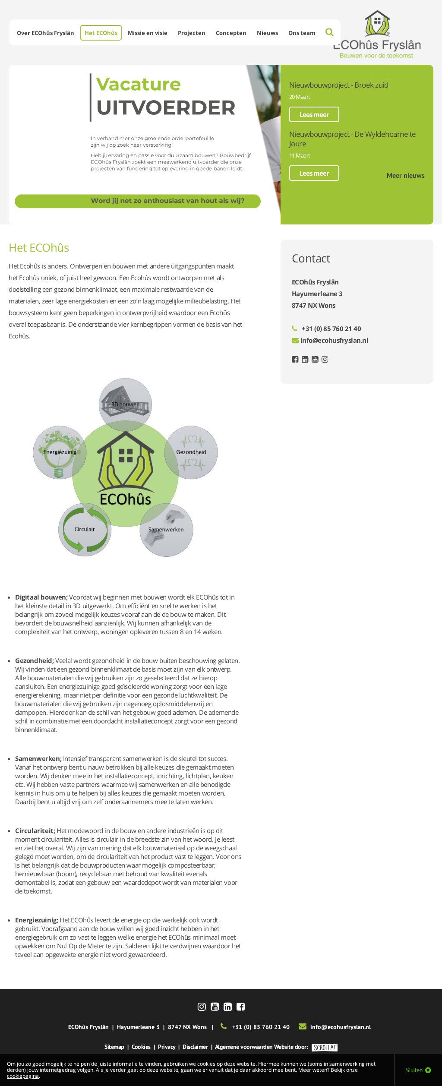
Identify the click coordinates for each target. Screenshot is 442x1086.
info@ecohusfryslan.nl (334, 340)
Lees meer (314, 114)
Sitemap (114, 1047)
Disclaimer (195, 1047)
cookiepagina (23, 1076)
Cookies (141, 1047)
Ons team (302, 33)
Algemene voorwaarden (244, 1047)
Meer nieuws (406, 175)
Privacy (166, 1047)
